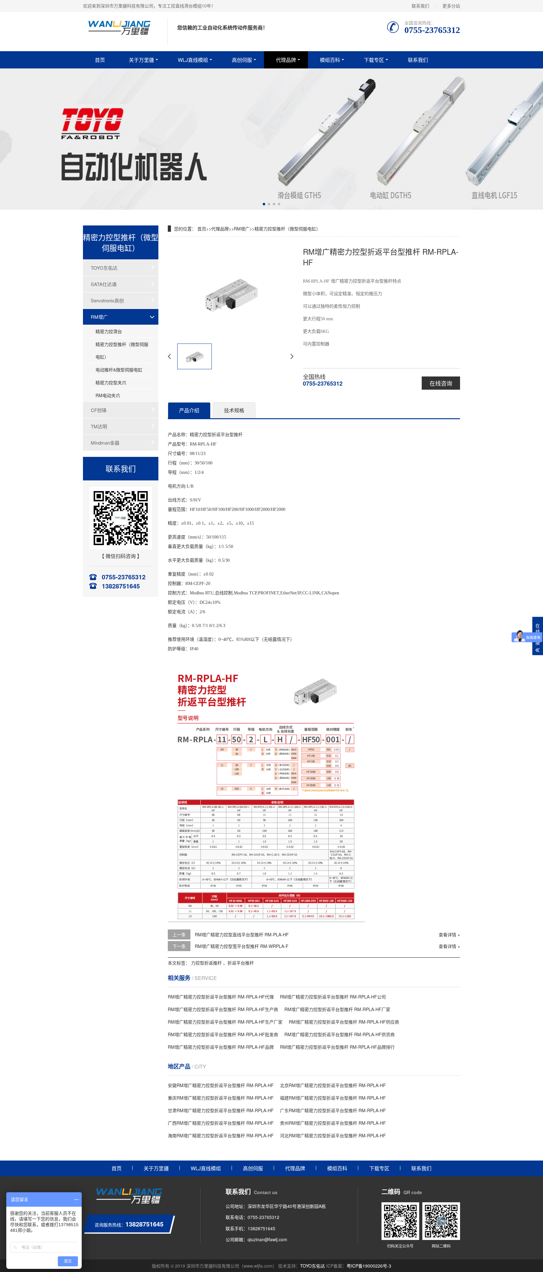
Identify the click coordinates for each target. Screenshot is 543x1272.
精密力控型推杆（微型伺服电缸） (122, 350)
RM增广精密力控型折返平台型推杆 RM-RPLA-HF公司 (333, 996)
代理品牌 (286, 59)
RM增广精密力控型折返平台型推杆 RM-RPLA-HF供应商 (344, 1022)
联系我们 (420, 6)
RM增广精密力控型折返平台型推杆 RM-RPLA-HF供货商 (339, 1034)
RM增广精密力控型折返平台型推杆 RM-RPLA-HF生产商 (223, 1009)
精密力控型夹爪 (111, 382)
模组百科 (330, 59)
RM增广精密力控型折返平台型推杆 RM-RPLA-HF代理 (221, 996)
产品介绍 (189, 410)
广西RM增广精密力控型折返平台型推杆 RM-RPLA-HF (221, 1123)
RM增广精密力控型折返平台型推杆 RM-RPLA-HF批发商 (223, 1034)
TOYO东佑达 (104, 267)
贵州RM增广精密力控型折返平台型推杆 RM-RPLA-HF (333, 1123)
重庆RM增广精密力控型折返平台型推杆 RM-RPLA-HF (221, 1098)
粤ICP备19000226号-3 (369, 1266)
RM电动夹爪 (108, 395)
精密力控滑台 (109, 331)
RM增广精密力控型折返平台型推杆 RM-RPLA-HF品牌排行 (337, 1047)
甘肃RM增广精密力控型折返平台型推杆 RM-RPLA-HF (221, 1110)
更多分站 (451, 6)
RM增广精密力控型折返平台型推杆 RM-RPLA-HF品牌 (221, 1047)
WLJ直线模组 (193, 59)
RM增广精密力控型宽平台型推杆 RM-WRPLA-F (241, 946)
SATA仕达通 (104, 284)
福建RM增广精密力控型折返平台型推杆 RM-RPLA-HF (333, 1098)
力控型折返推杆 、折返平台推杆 (222, 963)
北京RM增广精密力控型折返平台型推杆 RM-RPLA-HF (333, 1085)
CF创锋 (99, 410)
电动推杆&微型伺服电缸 (119, 369)
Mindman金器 (105, 442)
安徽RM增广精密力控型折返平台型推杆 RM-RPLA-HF (221, 1085)
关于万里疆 (141, 59)
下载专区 (374, 59)
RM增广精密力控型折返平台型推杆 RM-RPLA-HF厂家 (337, 1009)
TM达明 (99, 426)
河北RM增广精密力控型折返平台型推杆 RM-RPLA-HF (333, 1135)
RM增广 (99, 316)
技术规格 (234, 410)
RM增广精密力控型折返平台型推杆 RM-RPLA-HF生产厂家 (225, 1022)
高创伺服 (242, 59)
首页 (100, 59)
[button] (264, 204)
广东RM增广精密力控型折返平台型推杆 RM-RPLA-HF (333, 1110)
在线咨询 (441, 383)
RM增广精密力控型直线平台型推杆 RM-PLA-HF (242, 934)
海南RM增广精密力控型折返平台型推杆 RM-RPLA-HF (221, 1135)
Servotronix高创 (107, 300)
